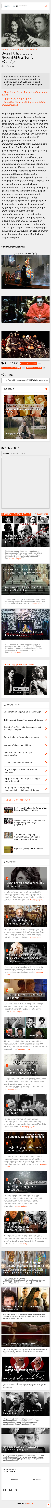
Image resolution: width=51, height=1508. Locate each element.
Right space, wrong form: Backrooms (28, 849)
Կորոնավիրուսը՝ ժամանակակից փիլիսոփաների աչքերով (20, 1448)
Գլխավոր (4, 49)
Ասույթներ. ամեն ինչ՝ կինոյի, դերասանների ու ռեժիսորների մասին (24, 1226)
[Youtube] (10, 1490)
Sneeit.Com (30, 1503)
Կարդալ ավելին (15, 559)
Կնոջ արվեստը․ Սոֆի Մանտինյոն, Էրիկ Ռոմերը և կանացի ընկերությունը (24, 538)
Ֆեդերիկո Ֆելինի (31, 49)
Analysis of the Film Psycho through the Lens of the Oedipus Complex (23, 958)
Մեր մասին (36, 1479)
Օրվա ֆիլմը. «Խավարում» (19, 664)
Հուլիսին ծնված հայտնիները (25, 1035)
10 (8, 1219)
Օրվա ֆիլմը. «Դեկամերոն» (17, 98)
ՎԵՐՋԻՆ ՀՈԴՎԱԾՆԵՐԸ (17, 800)
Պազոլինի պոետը (15, 434)
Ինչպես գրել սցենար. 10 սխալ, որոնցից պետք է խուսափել (21, 1186)
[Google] (16, 1490)
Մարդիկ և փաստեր (17, 49)
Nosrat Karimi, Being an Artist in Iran (18, 1378)
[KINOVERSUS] (16, 6)
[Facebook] (4, 1490)
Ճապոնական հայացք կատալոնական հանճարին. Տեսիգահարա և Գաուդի (27, 837)
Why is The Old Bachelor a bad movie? (19, 1343)
